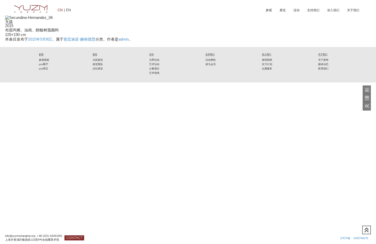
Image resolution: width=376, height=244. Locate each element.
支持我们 (313, 10)
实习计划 (267, 64)
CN (60, 10)
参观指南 (44, 59)
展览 (283, 10)
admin (123, 39)
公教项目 (154, 68)
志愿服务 (267, 68)
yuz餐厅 (43, 64)
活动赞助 (210, 59)
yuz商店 (43, 68)
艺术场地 (154, 72)
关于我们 (353, 10)
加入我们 (333, 10)
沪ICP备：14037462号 (354, 238)
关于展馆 (323, 59)
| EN (67, 10)
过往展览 (98, 68)
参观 (269, 10)
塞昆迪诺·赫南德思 (79, 39)
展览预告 (98, 64)
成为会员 (210, 64)
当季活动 (154, 59)
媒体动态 (323, 64)
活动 (296, 10)
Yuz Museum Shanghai (30, 9)
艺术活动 (154, 64)
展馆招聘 (267, 59)
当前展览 (98, 59)
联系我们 (323, 68)
